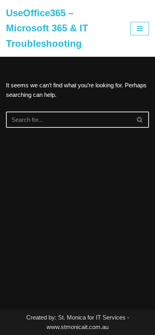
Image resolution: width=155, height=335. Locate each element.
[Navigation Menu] (139, 28)
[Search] (140, 120)
